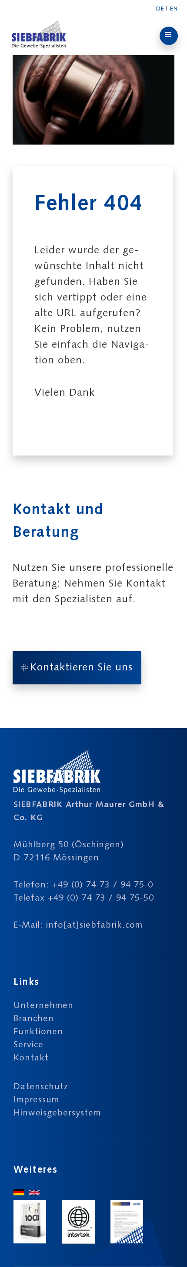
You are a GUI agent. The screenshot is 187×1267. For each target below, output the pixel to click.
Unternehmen (43, 1005)
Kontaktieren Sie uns (81, 668)
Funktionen (38, 1032)
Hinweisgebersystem (57, 1113)
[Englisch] (34, 1193)
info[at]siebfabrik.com (94, 925)
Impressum (36, 1100)
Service (28, 1045)
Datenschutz (40, 1087)
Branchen (33, 1019)
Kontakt (31, 1058)
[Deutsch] (18, 1193)
